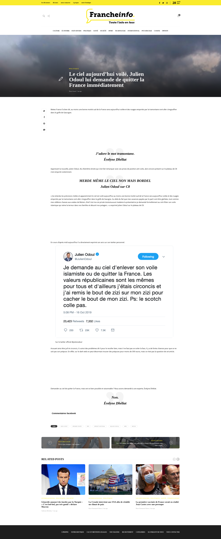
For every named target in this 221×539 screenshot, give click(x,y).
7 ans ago (79, 91)
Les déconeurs (142, 498)
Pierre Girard (72, 91)
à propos (76, 2)
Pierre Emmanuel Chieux (95, 508)
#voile (134, 426)
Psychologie (64, 441)
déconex (55, 2)
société (103, 31)
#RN (125, 426)
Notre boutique (77, 532)
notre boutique (86, 2)
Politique (74, 69)
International (48, 498)
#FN (88, 426)
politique (87, 31)
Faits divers (157, 440)
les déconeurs (45, 2)
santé (95, 31)
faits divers (76, 31)
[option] (63, 487)
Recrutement (127, 532)
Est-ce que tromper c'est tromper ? (69, 444)
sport (110, 31)
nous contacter (65, 2)
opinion (165, 31)
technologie (120, 31)
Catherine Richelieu (46, 511)
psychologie (147, 31)
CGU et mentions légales (97, 532)
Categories (140, 532)
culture (56, 31)
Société (70, 498)
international (134, 31)
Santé (163, 498)
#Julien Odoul (114, 426)
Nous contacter (173, 532)
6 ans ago (105, 508)
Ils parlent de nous (156, 532)
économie (66, 31)
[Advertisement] (115, 132)
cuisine (157, 31)
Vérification (173, 498)
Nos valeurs (114, 532)
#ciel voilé (64, 426)
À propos (64, 532)
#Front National (99, 426)
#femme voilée (77, 426)
